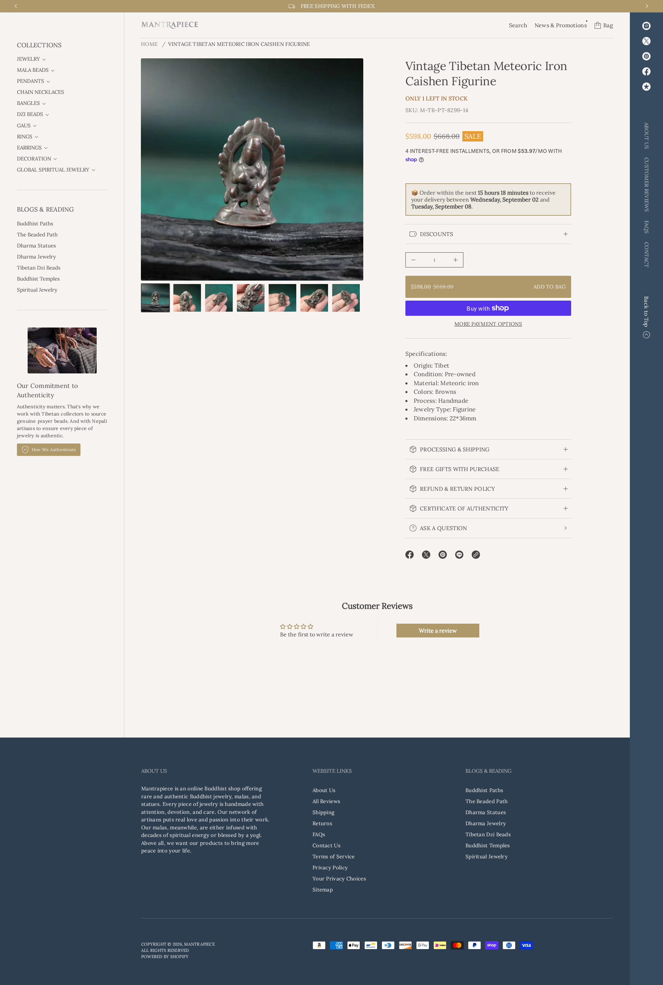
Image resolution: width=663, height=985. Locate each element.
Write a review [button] (438, 630)
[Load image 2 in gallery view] (187, 298)
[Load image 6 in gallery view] (314, 298)
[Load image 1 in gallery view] (155, 298)
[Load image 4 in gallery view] (251, 298)
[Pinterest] (646, 56)
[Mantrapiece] (169, 25)
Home (149, 44)
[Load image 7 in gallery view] (346, 298)
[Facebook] (646, 71)
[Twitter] (646, 41)
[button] (518, 25)
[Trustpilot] (646, 86)
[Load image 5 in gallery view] (282, 298)
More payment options (488, 324)
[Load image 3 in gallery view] (219, 298)
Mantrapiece (199, 944)
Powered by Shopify (165, 956)
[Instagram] (646, 25)
